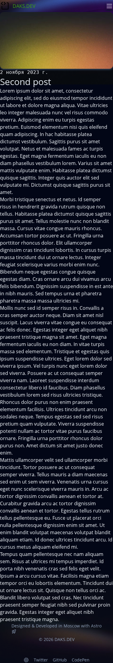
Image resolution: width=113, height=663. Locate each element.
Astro (96, 626)
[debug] (26, 660)
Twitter (41, 660)
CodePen (80, 660)
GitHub (60, 660)
